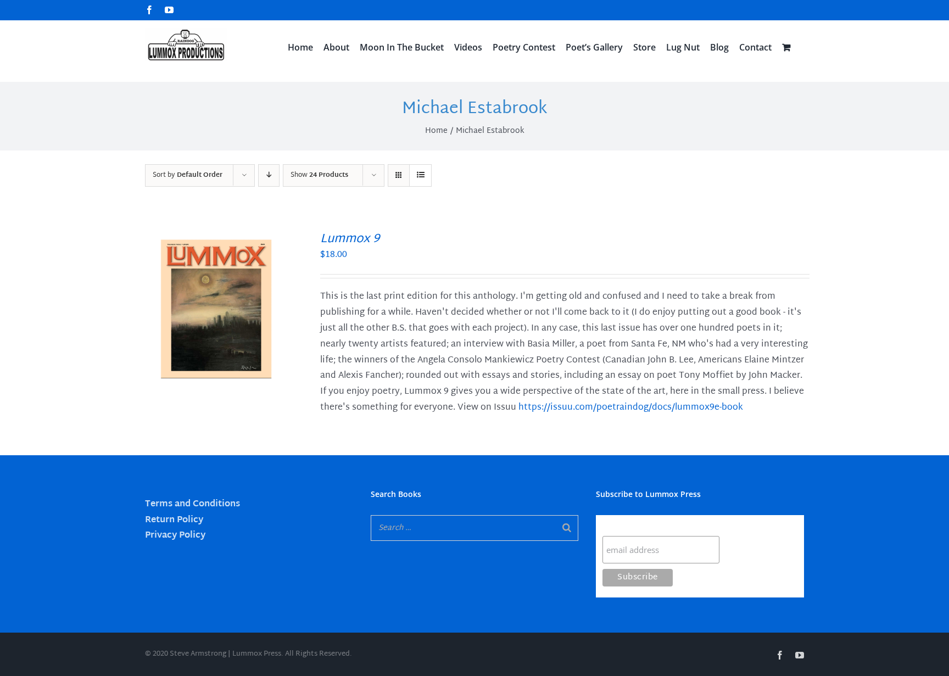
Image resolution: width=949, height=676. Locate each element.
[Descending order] (269, 175)
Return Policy (174, 520)
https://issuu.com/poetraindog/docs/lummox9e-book (630, 408)
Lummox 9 (349, 239)
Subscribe (623, 525)
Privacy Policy (175, 536)
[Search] (567, 528)
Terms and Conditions (192, 504)
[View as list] (420, 175)
